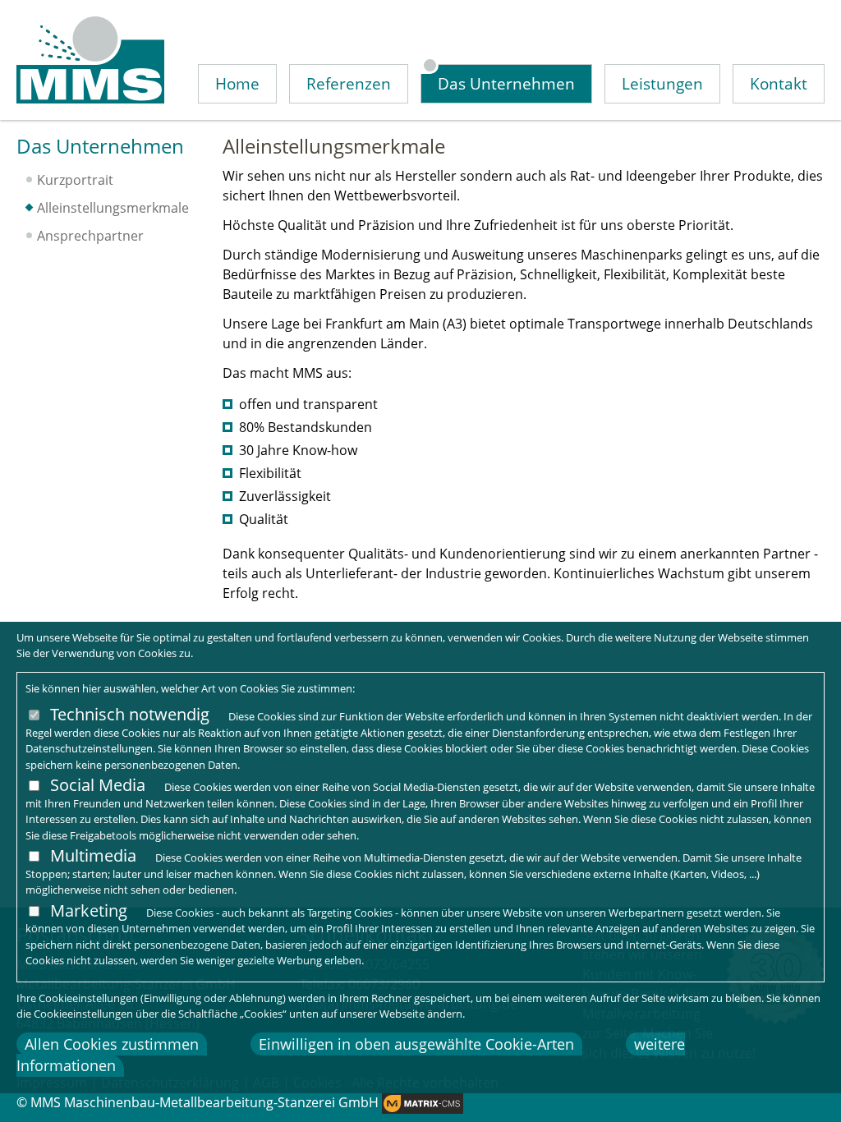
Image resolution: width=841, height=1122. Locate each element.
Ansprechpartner (90, 236)
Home (237, 83)
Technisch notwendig (129, 714)
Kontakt (778, 83)
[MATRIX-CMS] (422, 1103)
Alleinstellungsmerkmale (113, 208)
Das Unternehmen (506, 83)
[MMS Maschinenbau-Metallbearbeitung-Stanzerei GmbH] (90, 59)
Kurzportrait (75, 180)
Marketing (88, 910)
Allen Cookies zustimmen (112, 1044)
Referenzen (348, 83)
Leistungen (662, 83)
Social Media (97, 785)
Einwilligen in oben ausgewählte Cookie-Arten (416, 1044)
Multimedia (93, 855)
